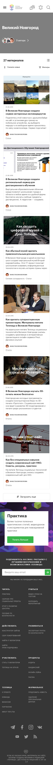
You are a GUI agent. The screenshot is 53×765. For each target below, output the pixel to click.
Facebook (22, 727)
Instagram (31, 727)
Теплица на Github (10, 667)
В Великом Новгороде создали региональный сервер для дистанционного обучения (23, 182)
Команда (6, 697)
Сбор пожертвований (11, 636)
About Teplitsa (8, 712)
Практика (6, 594)
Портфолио (7, 707)
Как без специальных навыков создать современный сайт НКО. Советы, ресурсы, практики (24, 462)
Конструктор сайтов (11, 631)
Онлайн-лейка (34, 672)
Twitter (26, 736)
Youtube (17, 736)
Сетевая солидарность (15, 278)
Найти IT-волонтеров (11, 640)
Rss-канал (35, 736)
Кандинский (33, 667)
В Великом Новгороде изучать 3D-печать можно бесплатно (25, 393)
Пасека (31, 677)
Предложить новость (37, 692)
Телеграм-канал (13, 727)
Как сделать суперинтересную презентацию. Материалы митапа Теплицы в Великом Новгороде (24, 322)
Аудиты (31, 663)
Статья (8, 138)
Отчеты (9, 350)
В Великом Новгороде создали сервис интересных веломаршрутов (26, 112)
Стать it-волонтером (11, 663)
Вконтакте (40, 727)
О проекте (6, 692)
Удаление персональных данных (34, 700)
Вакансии (6, 702)
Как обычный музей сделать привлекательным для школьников (25, 252)
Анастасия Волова (18, 134)
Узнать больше (20, 539)
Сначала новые (13, 67)
